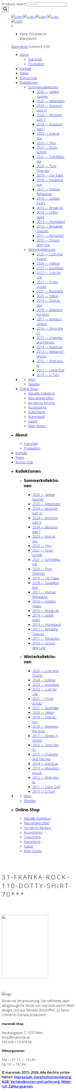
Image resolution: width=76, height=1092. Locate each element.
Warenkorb (20, 46)
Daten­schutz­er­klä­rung (52, 1077)
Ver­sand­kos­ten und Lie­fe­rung (35, 1081)
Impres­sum (23, 1077)
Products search (14, 4)
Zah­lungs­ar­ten (20, 1086)
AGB (5, 1081)
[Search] (5, 9)
